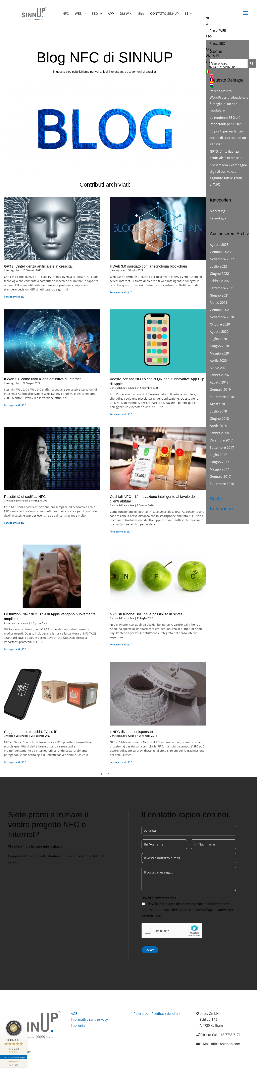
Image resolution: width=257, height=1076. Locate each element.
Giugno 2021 (219, 295)
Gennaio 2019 (220, 389)
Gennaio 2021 (220, 310)
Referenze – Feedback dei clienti (157, 1013)
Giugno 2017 (219, 462)
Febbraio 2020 (220, 375)
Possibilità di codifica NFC (25, 497)
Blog (209, 61)
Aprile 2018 (218, 426)
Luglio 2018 (218, 411)
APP (209, 49)
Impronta (78, 1025)
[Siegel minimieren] (3, 1021)
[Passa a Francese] (222, 80)
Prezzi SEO (217, 43)
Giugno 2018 (219, 418)
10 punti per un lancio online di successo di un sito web (228, 137)
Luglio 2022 (218, 266)
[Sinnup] (32, 13)
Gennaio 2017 (220, 476)
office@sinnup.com (225, 1044)
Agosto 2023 (219, 244)
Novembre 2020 (222, 317)
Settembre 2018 (222, 397)
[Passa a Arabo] (222, 87)
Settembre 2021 (222, 288)
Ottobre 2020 (220, 324)
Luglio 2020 (218, 339)
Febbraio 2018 (220, 433)
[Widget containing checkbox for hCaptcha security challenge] (172, 930)
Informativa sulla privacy (89, 1019)
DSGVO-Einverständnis (160, 898)
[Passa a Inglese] (222, 77)
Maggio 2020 (219, 353)
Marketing (217, 211)
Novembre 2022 (222, 259)
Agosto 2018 (219, 404)
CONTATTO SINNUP (220, 67)
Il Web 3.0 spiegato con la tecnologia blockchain (148, 266)
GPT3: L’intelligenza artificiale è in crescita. (38, 266)
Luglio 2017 (218, 455)
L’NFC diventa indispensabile (133, 732)
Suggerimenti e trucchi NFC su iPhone (34, 732)
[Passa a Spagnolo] (222, 82)
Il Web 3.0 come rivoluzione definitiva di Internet (42, 379)
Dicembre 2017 (221, 440)
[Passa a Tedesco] (222, 75)
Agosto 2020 (219, 331)
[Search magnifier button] (252, 63)
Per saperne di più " (15, 296)
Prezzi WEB (218, 30)
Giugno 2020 (219, 346)
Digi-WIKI (212, 55)
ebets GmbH (209, 1013)
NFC (209, 18)
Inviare (150, 950)
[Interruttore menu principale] (245, 13)
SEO (209, 36)
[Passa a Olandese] (222, 84)
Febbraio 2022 (220, 281)
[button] (84, 13)
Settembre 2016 (222, 484)
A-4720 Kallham (211, 1025)
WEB (209, 24)
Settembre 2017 (222, 447)
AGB (74, 1013)
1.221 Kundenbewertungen (13, 1057)
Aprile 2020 (218, 360)
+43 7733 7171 (230, 1035)
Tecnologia (218, 218)
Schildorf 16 (208, 1019)
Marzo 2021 (218, 302)
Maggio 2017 (219, 469)
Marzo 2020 (218, 368)
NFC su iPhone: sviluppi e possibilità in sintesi (146, 614)
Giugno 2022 (219, 273)
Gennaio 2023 (220, 252)
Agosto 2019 (219, 382)
